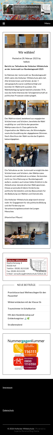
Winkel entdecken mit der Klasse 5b (24, 302)
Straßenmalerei (15, 324)
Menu (47, 23)
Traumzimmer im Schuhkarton (21, 308)
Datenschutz (8, 410)
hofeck (26, 61)
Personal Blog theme (30, 431)
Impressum (7, 387)
